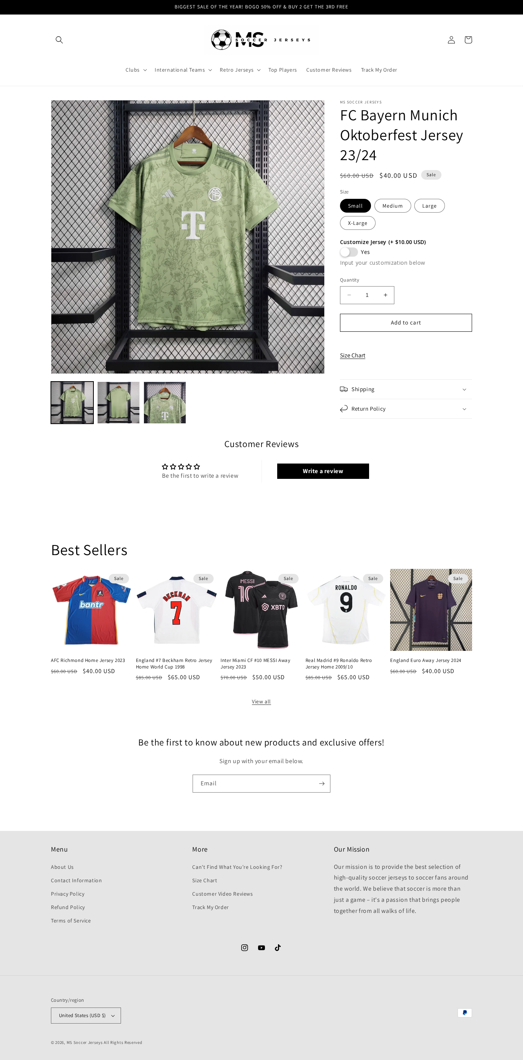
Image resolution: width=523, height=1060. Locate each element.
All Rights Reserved (123, 1042)
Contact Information (76, 880)
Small (355, 205)
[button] (59, 39)
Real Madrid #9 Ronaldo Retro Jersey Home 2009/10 (339, 663)
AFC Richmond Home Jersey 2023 (88, 660)
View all (261, 701)
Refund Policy (68, 907)
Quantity (349, 280)
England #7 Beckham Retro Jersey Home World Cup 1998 (174, 663)
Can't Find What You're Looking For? (237, 866)
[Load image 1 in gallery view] (72, 403)
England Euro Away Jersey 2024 (425, 660)
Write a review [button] (323, 471)
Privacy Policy (67, 893)
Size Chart (352, 355)
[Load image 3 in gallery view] (165, 403)
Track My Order (210, 907)
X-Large (358, 223)
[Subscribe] (321, 784)
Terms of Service (71, 920)
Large (429, 205)
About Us (62, 866)
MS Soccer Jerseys (85, 1042)
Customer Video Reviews (222, 893)
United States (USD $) (82, 1015)
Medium (392, 205)
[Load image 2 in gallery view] (118, 403)
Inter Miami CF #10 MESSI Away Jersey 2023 (255, 663)
